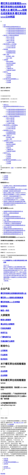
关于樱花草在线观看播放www (11, 79)
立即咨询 (5, 463)
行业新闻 (8, 75)
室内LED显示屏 (10, 37)
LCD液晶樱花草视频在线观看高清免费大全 (14, 225)
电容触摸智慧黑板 (11, 52)
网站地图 (11, 424)
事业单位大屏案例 (11, 63)
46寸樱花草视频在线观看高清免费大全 (16, 28)
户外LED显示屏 (10, 38)
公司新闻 (8, 73)
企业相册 (8, 82)
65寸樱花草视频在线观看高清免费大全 (16, 33)
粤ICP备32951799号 (19, 422)
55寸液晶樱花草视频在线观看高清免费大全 (14, 218)
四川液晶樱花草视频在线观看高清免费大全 (14, 230)
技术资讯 (8, 77)
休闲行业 (8, 66)
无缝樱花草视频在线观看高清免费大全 (13, 228)
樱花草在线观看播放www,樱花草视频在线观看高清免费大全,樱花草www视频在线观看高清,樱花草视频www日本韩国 (14, 10)
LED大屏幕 (6, 214)
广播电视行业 (9, 68)
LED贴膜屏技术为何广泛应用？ (13, 198)
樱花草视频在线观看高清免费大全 (12, 26)
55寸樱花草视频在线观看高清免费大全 (16, 32)
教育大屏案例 (9, 61)
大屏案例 (5, 59)
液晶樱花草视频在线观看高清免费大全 (13, 211)
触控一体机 (6, 54)
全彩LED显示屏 (7, 227)
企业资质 (8, 80)
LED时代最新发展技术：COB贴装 (13, 199)
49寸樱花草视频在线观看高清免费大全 (16, 30)
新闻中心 (5, 72)
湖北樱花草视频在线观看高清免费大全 (13, 232)
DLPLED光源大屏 (10, 45)
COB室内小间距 (10, 42)
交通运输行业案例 (11, 70)
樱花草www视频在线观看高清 (11, 35)
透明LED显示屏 (10, 40)
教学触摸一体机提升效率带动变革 (12, 191)
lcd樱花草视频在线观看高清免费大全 (12, 221)
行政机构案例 (9, 65)
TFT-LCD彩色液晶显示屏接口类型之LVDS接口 (15, 189)
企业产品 (5, 458)
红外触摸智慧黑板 (11, 51)
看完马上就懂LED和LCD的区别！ (14, 192)
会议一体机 (9, 58)
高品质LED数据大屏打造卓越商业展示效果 (14, 201)
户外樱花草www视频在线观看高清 (12, 223)
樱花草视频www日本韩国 (9, 44)
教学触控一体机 (10, 56)
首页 (4, 25)
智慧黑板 (5, 49)
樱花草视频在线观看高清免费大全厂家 (13, 234)
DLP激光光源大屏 (10, 47)
